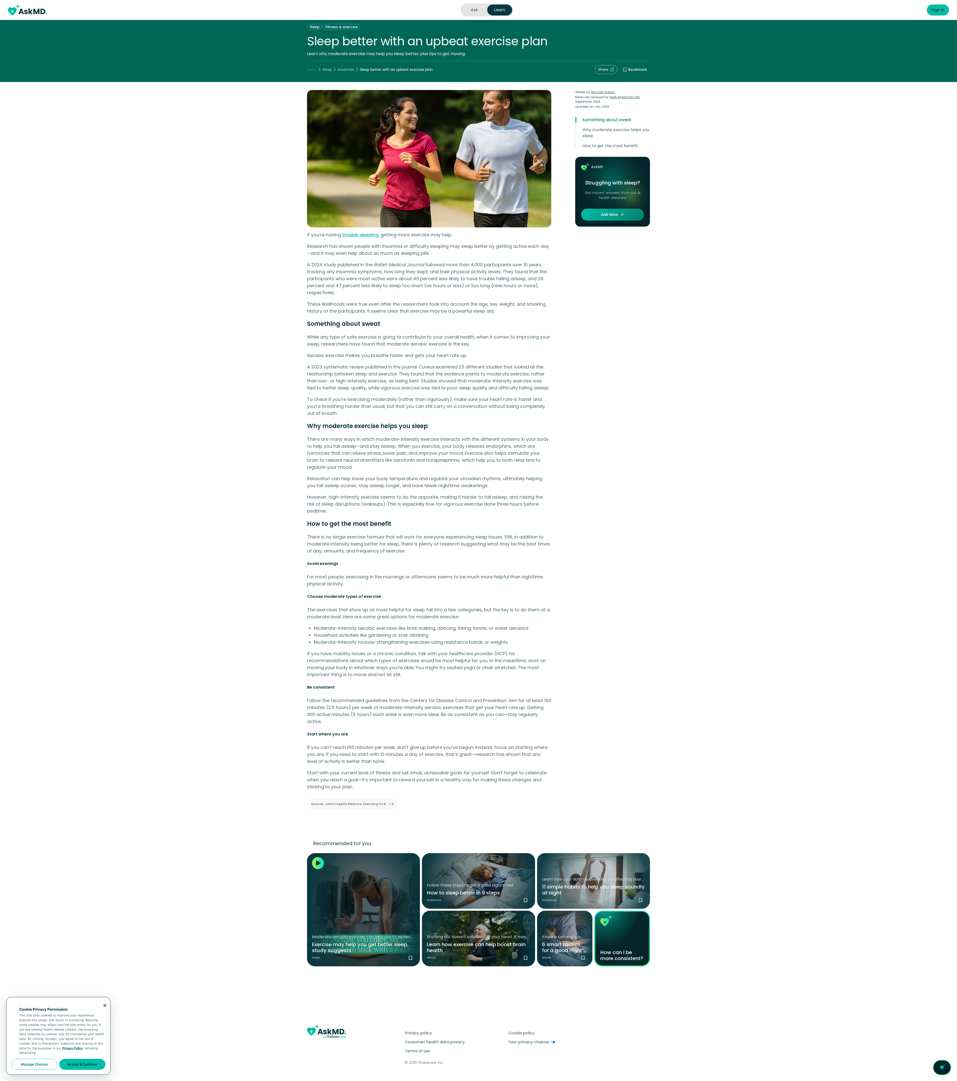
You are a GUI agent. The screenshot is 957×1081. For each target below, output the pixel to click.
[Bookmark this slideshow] (525, 900)
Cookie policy (521, 1033)
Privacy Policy (72, 1048)
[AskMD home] (27, 10)
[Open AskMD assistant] (942, 1067)
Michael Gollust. (603, 92)
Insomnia (346, 69)
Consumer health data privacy (435, 1042)
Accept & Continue (82, 1064)
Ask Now (609, 214)
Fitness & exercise (341, 26)
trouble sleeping (360, 235)
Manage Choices (34, 1064)
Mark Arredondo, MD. (625, 97)
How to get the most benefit (610, 146)
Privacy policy (418, 1033)
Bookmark (637, 69)
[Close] (104, 1005)
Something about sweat (607, 120)
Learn (312, 69)
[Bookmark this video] (410, 957)
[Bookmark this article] (525, 957)
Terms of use (417, 1051)
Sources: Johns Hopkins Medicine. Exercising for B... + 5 (352, 804)
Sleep (314, 26)
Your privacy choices (528, 1042)
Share (603, 69)
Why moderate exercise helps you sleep (615, 133)
